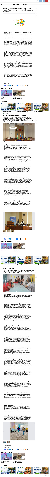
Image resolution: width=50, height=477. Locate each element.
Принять (45, 475)
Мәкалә (2, 4)
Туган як (3, 0)
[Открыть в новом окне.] (6, 85)
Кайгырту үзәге (25, 4)
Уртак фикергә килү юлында (15, 4)
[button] (33, 221)
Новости (4, 113)
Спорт (4, 6)
